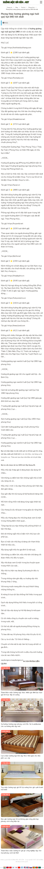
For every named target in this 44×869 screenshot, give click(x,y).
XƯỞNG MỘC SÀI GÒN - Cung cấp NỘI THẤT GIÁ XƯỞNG (27, 860)
